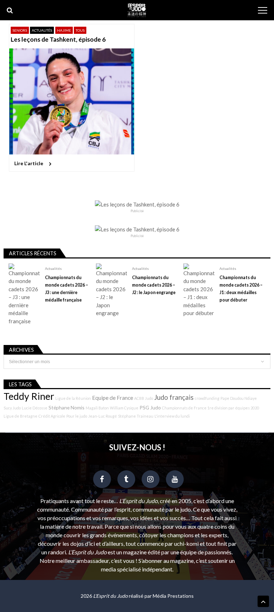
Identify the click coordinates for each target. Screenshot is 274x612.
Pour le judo (76, 416)
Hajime (64, 30)
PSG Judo (150, 407)
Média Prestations (173, 596)
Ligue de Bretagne (20, 416)
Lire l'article (28, 163)
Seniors (19, 30)
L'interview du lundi (172, 416)
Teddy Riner (29, 396)
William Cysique (124, 408)
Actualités (42, 30)
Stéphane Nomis (67, 407)
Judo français (174, 397)
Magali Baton (97, 408)
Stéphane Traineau (135, 416)
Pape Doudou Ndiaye (238, 398)
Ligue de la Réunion (73, 398)
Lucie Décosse (34, 408)
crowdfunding (207, 398)
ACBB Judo (143, 398)
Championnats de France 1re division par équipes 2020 (210, 408)
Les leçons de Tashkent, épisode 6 (58, 39)
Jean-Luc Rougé (102, 416)
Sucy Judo (12, 408)
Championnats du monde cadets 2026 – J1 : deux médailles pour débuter (241, 289)
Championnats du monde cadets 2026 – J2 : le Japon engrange (154, 285)
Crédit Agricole (52, 416)
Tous (80, 30)
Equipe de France (112, 397)
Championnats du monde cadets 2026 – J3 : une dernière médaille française (66, 289)
